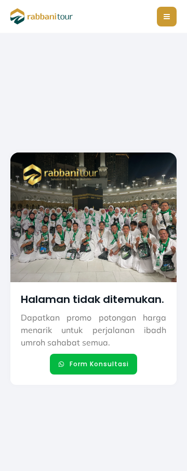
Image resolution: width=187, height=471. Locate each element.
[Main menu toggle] (167, 16)
